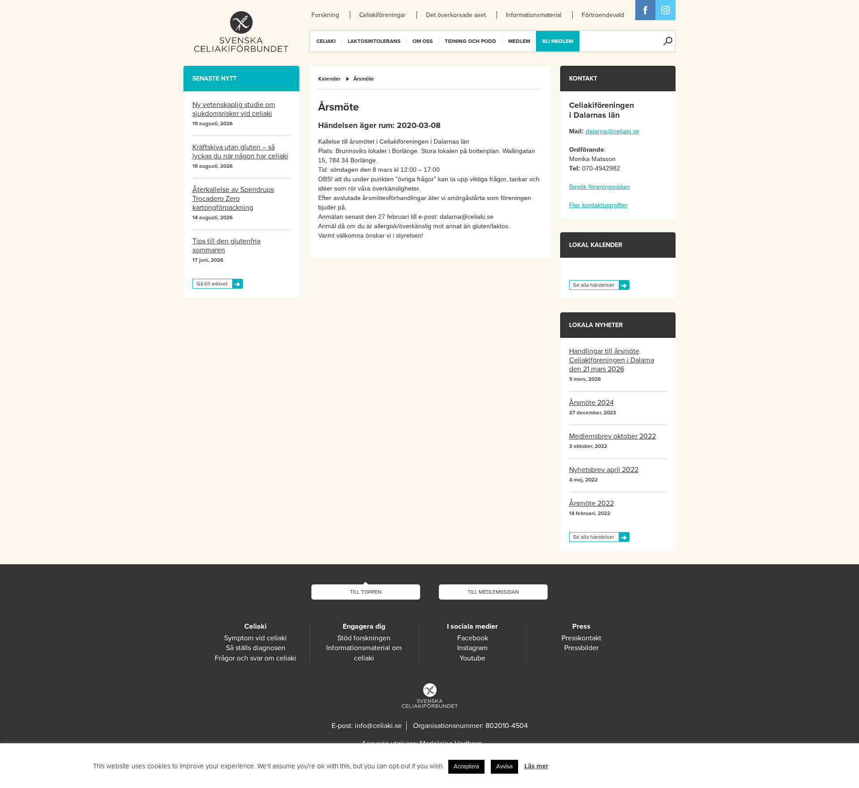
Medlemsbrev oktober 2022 (612, 436)
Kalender (329, 79)
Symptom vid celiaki (255, 638)
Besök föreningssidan (599, 186)
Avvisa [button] (504, 766)
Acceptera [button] (466, 766)
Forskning (325, 15)
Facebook (645, 10)
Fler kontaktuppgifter (598, 205)
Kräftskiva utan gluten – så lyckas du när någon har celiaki (240, 152)
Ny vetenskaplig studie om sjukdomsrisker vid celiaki (233, 109)
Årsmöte (363, 79)
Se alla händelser (593, 285)
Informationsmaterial (533, 15)
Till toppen (366, 592)
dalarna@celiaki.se (612, 131)
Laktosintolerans (374, 41)
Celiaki (326, 41)
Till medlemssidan (493, 592)
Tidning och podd (470, 41)
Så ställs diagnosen (255, 647)
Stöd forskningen (364, 638)
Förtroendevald (603, 15)
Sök (668, 41)
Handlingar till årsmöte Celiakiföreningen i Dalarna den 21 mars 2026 (611, 360)
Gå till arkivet (212, 284)
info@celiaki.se (378, 725)
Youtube (472, 658)
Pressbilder (581, 647)
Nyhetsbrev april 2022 (603, 469)
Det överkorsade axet (456, 15)
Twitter (665, 10)
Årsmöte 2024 (591, 402)
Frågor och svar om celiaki (255, 658)
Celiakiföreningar (382, 15)
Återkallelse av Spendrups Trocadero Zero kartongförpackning (233, 198)
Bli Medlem (557, 41)
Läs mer (536, 766)
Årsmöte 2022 (591, 503)
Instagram (472, 647)
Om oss (422, 41)
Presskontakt (581, 638)
